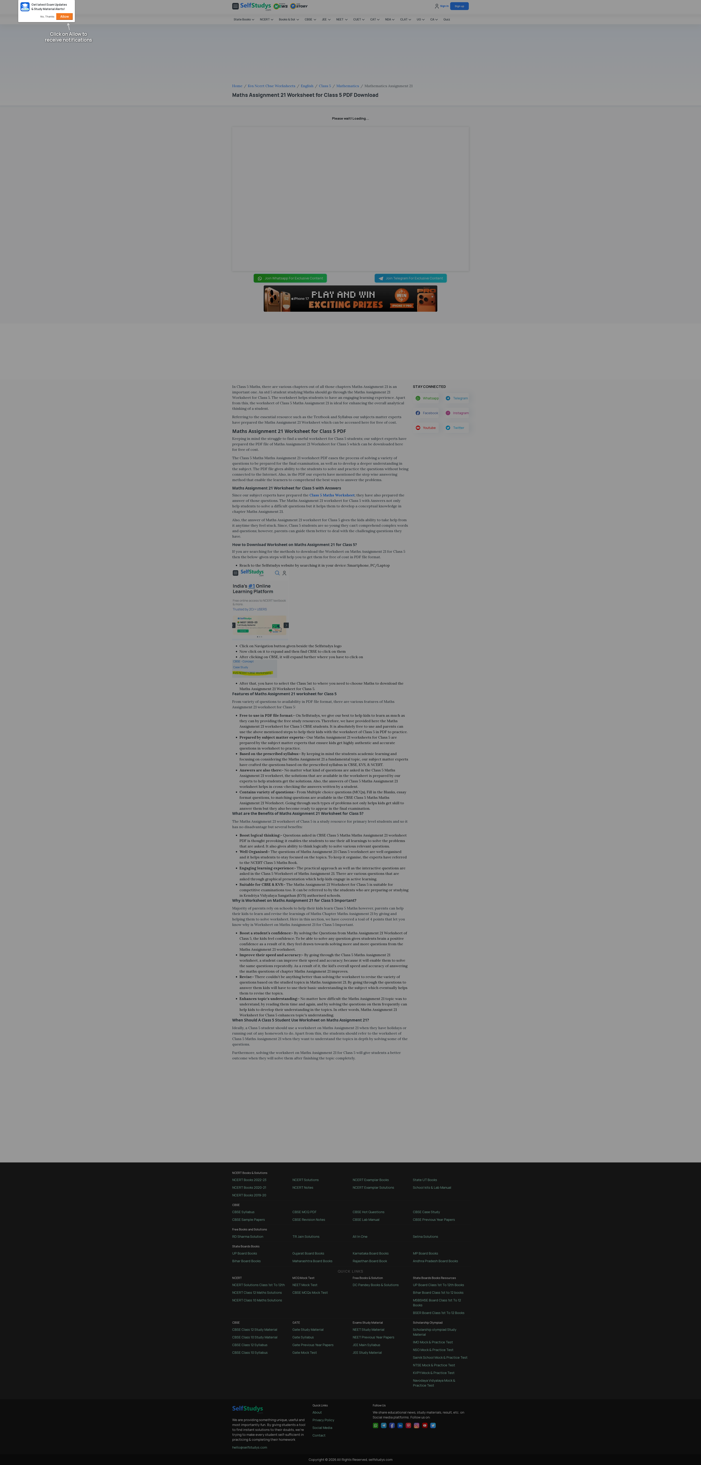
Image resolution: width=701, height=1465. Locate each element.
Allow (64, 16)
